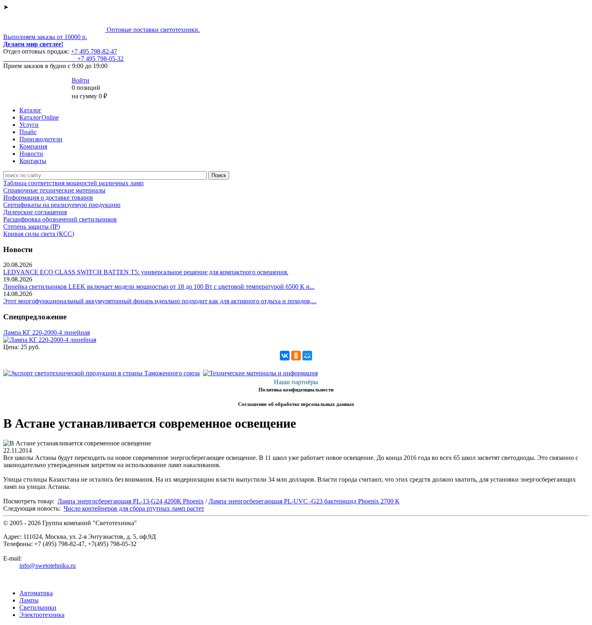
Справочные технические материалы (54, 190)
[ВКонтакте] (285, 355)
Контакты (32, 160)
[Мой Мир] (307, 355)
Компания (33, 146)
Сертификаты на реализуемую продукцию (61, 204)
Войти (80, 80)
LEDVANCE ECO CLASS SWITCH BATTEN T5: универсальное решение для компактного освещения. (145, 272)
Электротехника (41, 614)
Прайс (28, 131)
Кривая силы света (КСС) (38, 233)
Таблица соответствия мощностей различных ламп (73, 183)
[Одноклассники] (296, 355)
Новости (31, 153)
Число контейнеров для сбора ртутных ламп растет (134, 508)
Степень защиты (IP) (31, 226)
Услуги (29, 124)
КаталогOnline (39, 117)
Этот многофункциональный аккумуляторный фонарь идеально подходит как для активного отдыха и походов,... (160, 301)
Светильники (37, 607)
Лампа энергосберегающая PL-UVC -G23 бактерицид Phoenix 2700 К (304, 501)
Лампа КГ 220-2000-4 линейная (46, 332)
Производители (40, 139)
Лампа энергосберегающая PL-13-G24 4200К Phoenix (131, 501)
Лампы (29, 600)
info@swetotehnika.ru (47, 565)
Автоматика (36, 593)
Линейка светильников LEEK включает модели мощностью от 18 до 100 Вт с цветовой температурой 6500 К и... (159, 286)
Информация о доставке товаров (48, 197)
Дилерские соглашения (35, 212)
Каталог (30, 110)
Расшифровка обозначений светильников (60, 219)
